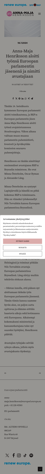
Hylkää (22, 254)
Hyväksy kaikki (22, 241)
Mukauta (23, 247)
